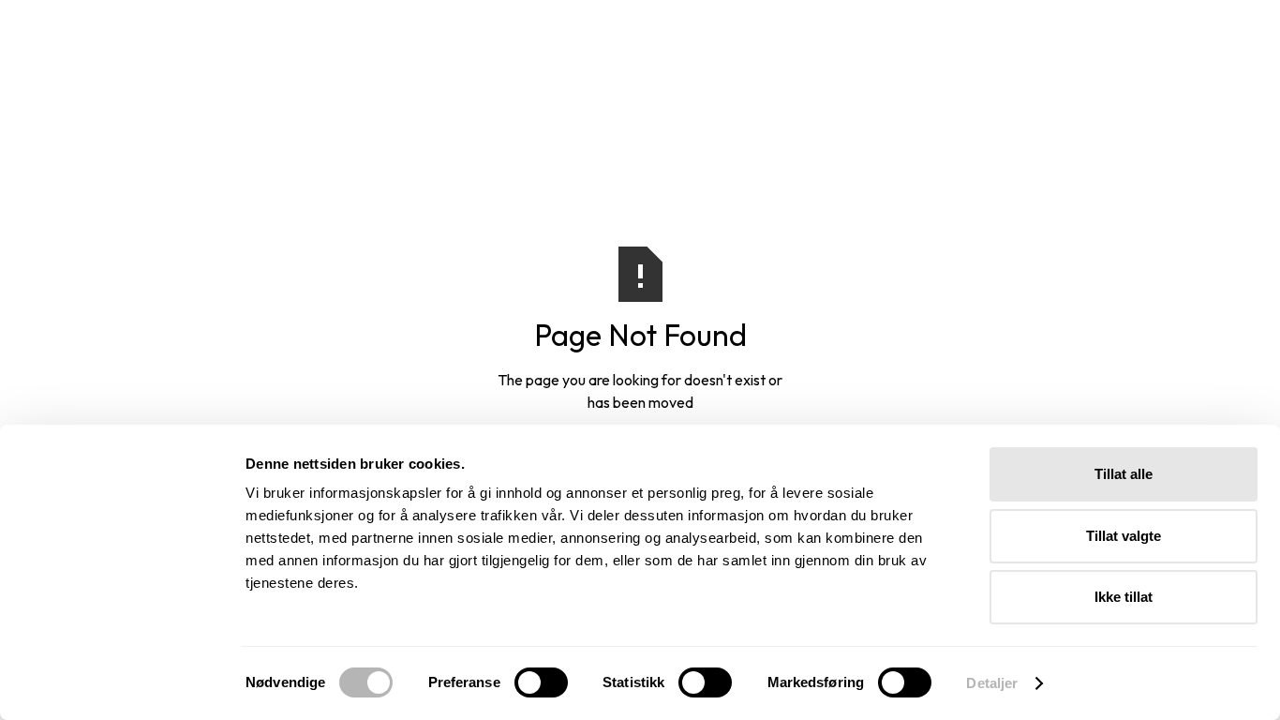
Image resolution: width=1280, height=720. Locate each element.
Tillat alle (1123, 474)
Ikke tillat (1123, 597)
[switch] (541, 683)
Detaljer (992, 683)
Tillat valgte (1123, 536)
